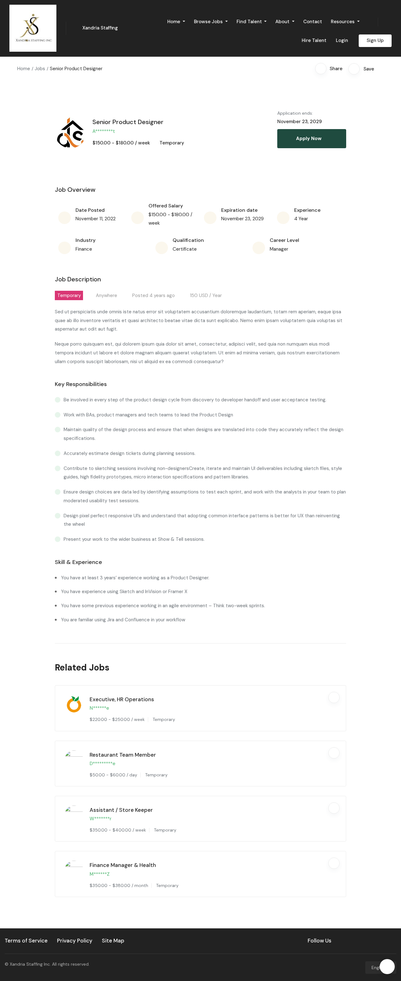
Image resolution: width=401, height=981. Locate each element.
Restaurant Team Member (123, 754)
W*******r (101, 819)
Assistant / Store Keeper (121, 809)
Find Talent (250, 21)
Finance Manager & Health (123, 865)
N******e (99, 708)
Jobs (40, 68)
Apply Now (308, 138)
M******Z (100, 874)
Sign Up (375, 40)
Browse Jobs (209, 21)
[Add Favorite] (334, 697)
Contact (312, 21)
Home (174, 21)
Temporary (171, 143)
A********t (103, 131)
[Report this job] (382, 68)
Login (342, 40)
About (283, 21)
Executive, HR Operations (122, 699)
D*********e (102, 763)
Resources (343, 21)
